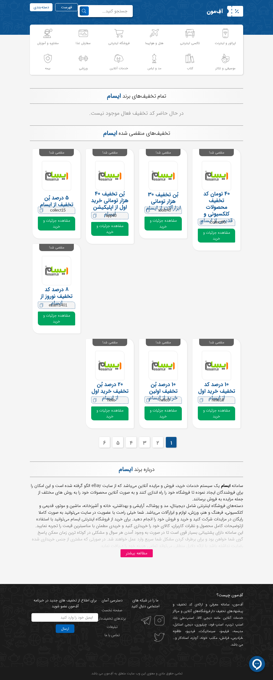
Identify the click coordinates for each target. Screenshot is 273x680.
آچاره (194, 638)
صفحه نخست (112, 610)
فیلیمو (224, 631)
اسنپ (190, 618)
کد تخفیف (184, 604)
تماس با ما (112, 635)
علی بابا (179, 618)
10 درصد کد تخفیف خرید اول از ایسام (216, 391)
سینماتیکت (207, 631)
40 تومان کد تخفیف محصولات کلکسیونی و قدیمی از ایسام (216, 207)
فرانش (224, 638)
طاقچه (177, 631)
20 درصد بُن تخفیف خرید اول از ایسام (110, 391)
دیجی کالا (205, 618)
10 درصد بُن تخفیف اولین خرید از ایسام (163, 391)
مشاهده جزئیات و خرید (216, 235)
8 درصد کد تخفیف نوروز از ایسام (57, 296)
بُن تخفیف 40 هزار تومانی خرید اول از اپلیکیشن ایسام (110, 203)
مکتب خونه (209, 638)
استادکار (183, 638)
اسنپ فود (217, 624)
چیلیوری (201, 624)
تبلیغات (112, 627)
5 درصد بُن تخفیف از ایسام (56, 201)
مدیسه (238, 631)
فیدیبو (190, 631)
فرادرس (237, 638)
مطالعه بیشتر (136, 553)
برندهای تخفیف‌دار (112, 618)
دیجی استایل (183, 624)
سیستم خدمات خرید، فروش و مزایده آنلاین (175, 485)
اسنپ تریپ (234, 624)
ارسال (65, 629)
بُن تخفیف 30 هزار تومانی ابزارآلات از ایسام (163, 201)
